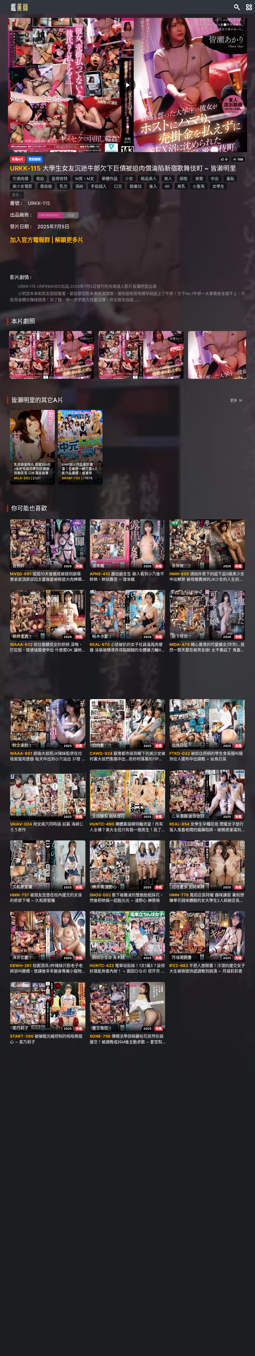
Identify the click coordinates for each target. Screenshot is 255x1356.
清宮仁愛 (20, 957)
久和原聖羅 (22, 886)
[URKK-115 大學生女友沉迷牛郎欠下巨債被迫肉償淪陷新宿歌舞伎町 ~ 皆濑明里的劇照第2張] (140, 354)
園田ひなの (102, 957)
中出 (215, 178)
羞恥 (230, 178)
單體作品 (110, 178)
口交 (118, 186)
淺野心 (111, 886)
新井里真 (20, 636)
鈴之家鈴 (20, 745)
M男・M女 (84, 178)
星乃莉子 (20, 1027)
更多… (17, 195)
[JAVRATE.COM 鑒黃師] (19, 7)
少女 (129, 178)
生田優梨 (100, 816)
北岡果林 (196, 886)
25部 (70, 215)
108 (240, 159)
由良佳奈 (196, 816)
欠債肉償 (20, 178)
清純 (79, 186)
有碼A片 (17, 159)
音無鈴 (18, 565)
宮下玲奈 (180, 636)
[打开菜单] (249, 7)
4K (167, 186)
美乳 (181, 186)
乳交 (63, 186)
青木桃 (119, 957)
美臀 (199, 178)
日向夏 (98, 745)
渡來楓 (98, 565)
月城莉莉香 (182, 957)
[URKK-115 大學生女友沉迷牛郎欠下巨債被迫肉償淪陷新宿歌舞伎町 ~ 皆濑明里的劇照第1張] (51, 354)
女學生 (218, 186)
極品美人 (149, 178)
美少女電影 (22, 186)
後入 (153, 186)
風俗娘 (46, 186)
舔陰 (184, 178)
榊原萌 (98, 886)
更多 (233, 400)
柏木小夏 (100, 636)
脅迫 (40, 178)
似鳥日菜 (180, 745)
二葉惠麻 (180, 816)
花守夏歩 (180, 886)
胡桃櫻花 (117, 816)
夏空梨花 (100, 1027)
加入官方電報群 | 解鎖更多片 (46, 239)
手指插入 (99, 186)
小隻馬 (199, 186)
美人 (168, 178)
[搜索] (237, 7)
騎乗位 (136, 186)
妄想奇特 (59, 178)
